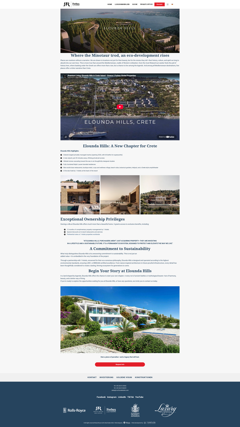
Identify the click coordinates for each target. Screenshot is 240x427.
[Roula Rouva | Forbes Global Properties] (77, 4)
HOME (110, 4)
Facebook (101, 397)
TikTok (130, 397)
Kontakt (159, 4)
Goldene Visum (124, 377)
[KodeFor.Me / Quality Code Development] (149, 423)
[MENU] (168, 4)
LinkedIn (122, 397)
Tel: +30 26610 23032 (120, 386)
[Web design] (127, 423)
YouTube (139, 397)
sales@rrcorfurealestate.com (120, 390)
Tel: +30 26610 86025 (120, 388)
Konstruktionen (143, 377)
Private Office (146, 4)
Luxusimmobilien (122, 4)
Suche (134, 4)
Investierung (107, 377)
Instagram (112, 397)
